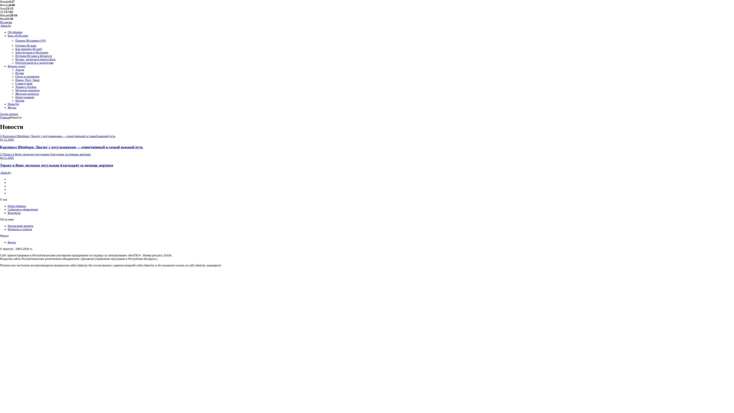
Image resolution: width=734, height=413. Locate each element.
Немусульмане (24, 97)
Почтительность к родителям (34, 62)
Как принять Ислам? (28, 49)
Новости (13, 104)
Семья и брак (23, 83)
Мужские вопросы (27, 90)
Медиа (12, 107)
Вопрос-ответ (16, 66)
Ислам (19, 73)
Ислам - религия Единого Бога (35, 59)
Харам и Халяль (25, 87)
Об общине (15, 32)
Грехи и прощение (27, 76)
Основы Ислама (25, 45)
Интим (19, 100)
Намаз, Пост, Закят (27, 80)
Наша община (17, 206)
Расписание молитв (20, 226)
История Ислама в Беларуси (33, 56)
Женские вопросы (27, 93)
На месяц (6, 22)
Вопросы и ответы (20, 229)
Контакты (14, 213)
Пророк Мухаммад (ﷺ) (30, 40)
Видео (12, 242)
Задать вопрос (9, 114)
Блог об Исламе (18, 35)
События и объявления (23, 209)
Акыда (19, 69)
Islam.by (5, 25)
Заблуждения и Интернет (31, 52)
